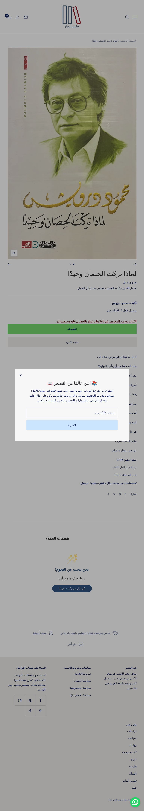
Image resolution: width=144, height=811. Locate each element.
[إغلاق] (21, 375)
